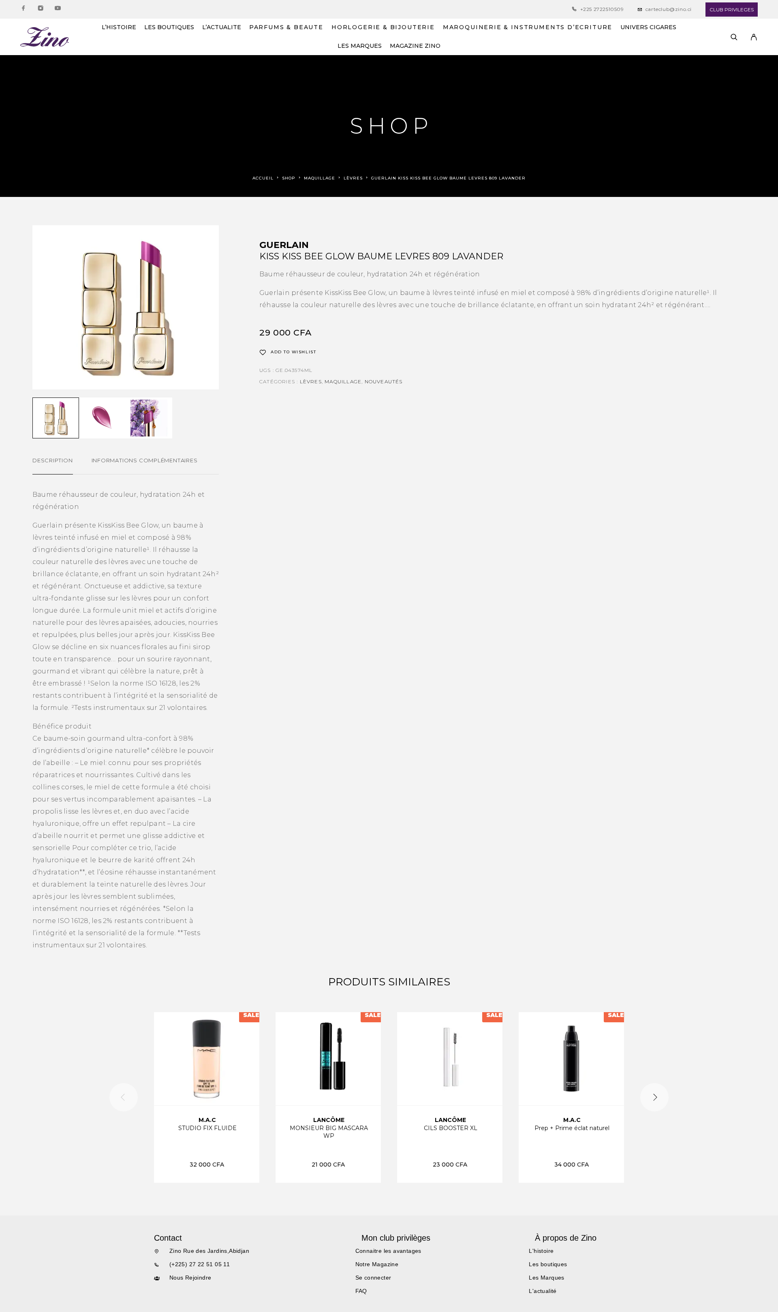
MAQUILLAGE (319, 178)
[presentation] (123, 1097)
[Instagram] (40, 9)
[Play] (55, 417)
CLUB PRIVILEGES (732, 9)
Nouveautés (384, 381)
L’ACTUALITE (221, 27)
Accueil (263, 178)
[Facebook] (23, 9)
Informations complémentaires (145, 460)
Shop (288, 178)
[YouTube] (57, 9)
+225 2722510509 (602, 9)
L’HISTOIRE (119, 27)
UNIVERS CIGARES (648, 27)
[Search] (734, 37)
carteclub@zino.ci (668, 9)
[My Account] (754, 37)
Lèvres (353, 178)
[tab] (52, 465)
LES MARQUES (360, 46)
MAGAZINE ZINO (415, 46)
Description (52, 460)
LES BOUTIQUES (169, 27)
